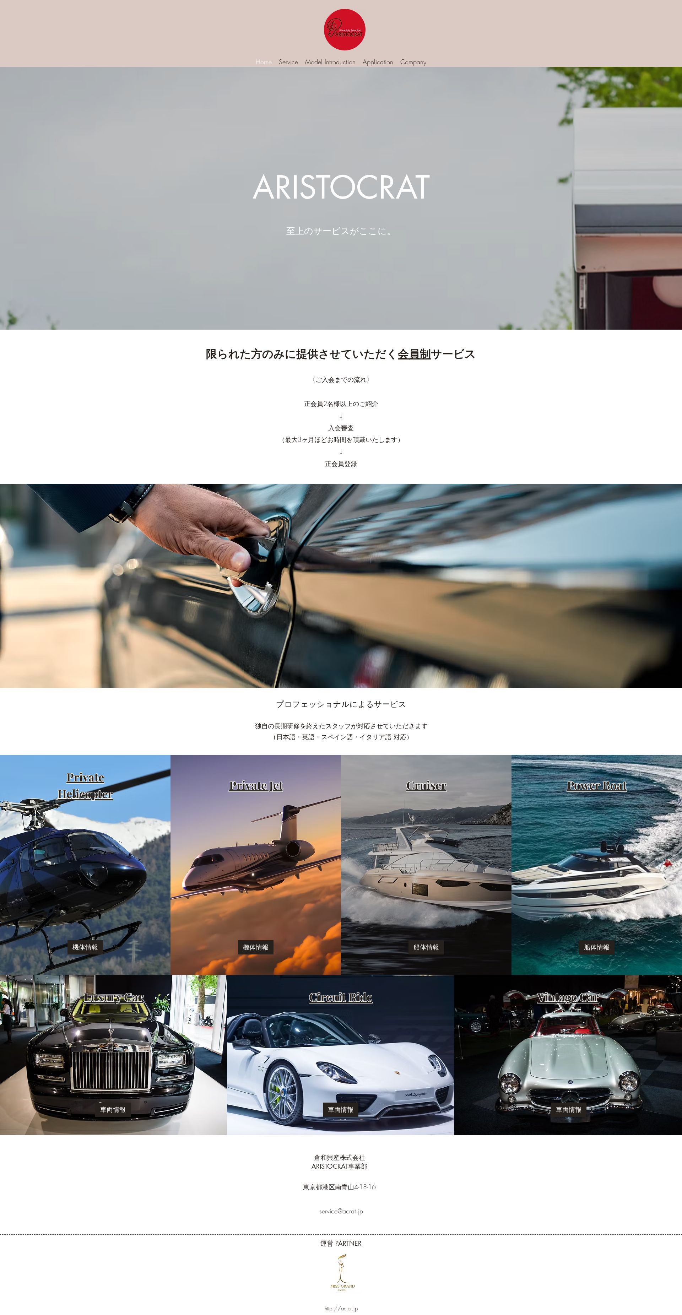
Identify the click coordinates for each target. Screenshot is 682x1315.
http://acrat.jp (341, 1308)
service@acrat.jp (341, 1211)
